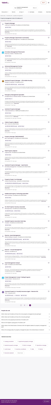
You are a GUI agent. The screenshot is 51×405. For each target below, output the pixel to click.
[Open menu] (48, 2)
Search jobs (3, 15)
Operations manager (41, 345)
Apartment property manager (26, 341)
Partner (41, 349)
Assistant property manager (11, 345)
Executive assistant (9, 353)
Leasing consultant (9, 341)
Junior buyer (8, 349)
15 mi (34, 8)
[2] (30, 305)
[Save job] (48, 23)
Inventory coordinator (21, 349)
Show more (7, 32)
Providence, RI (9, 15)
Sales (33, 349)
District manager (27, 345)
